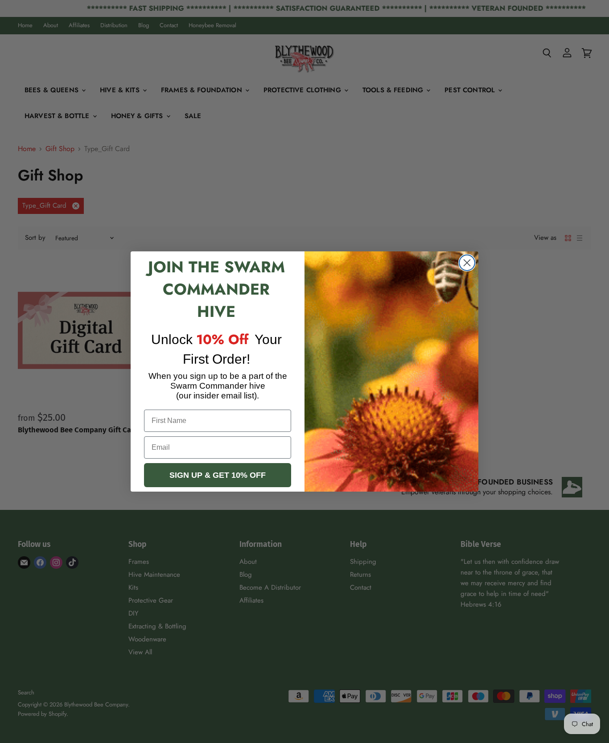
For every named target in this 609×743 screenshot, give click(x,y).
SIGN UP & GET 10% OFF (217, 475)
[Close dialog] (467, 263)
